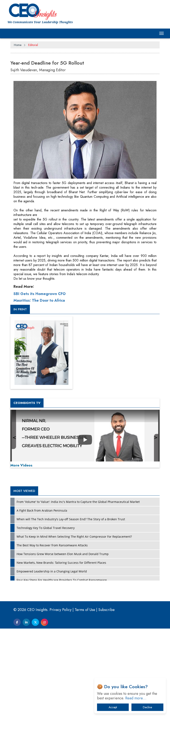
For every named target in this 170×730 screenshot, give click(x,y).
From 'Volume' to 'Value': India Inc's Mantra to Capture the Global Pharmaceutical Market (78, 502)
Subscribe (106, 609)
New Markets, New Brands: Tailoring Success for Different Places (61, 563)
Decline (147, 707)
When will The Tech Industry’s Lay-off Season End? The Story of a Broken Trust (71, 519)
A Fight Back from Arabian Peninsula (42, 510)
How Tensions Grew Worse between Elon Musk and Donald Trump (63, 554)
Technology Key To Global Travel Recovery (46, 528)
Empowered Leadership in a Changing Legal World (52, 571)
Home (17, 45)
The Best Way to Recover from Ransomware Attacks (52, 545)
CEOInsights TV (26, 403)
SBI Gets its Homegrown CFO (39, 293)
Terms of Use (85, 609)
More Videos (21, 465)
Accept (113, 707)
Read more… (135, 698)
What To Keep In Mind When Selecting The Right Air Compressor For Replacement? (74, 536)
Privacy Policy (61, 609)
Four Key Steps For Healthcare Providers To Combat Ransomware (62, 580)
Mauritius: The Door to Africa (39, 300)
